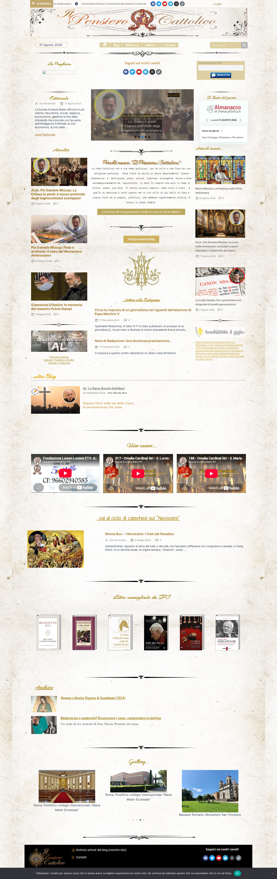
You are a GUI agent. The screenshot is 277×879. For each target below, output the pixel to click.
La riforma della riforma (144, 127)
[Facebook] (153, 3)
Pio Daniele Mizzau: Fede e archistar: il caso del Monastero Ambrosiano (56, 251)
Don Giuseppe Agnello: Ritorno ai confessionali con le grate (90, 3)
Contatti (170, 45)
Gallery (150, 45)
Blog (116, 45)
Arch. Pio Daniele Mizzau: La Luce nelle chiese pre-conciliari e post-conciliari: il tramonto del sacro (217, 246)
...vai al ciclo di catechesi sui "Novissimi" (138, 518)
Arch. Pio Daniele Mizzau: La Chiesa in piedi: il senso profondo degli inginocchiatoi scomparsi (58, 194)
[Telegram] (170, 3)
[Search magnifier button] (244, 45)
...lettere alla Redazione (141, 299)
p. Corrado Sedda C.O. (144, 121)
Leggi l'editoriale (45, 134)
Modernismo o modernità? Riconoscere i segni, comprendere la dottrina (110, 718)
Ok (237, 873)
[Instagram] (176, 3)
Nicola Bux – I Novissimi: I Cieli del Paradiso (139, 534)
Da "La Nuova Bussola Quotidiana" (104, 388)
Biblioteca (132, 45)
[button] (151, 45)
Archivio (44, 688)
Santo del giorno (223, 134)
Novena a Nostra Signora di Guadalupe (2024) (93, 698)
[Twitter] (158, 3)
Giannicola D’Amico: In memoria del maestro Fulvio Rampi (56, 307)
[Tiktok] (182, 3)
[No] (272, 873)
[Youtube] (164, 3)
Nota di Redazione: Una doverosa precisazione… (133, 341)
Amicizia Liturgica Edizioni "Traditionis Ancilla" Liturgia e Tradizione (59, 360)
